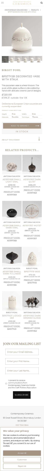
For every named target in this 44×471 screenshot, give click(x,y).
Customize (22, 460)
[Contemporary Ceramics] (22, 3)
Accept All (22, 453)
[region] (22, 449)
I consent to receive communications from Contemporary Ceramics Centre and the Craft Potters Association (22, 384)
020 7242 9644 (22, 425)
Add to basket (20, 126)
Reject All (22, 466)
